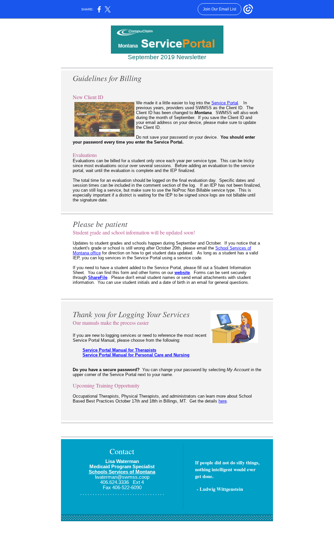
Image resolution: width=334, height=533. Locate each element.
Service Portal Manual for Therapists (119, 350)
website (182, 272)
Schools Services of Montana (122, 471)
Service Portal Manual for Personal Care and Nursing (136, 354)
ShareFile (97, 277)
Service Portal (224, 102)
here (223, 401)
